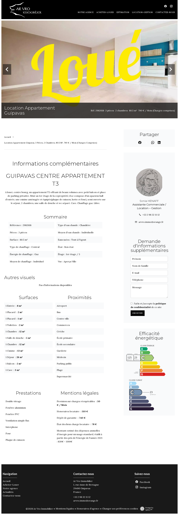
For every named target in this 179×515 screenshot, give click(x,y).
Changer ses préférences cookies (120, 508)
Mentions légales (65, 508)
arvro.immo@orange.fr (151, 222)
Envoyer (138, 313)
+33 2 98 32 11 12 (151, 214)
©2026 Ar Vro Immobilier (39, 508)
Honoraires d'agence (88, 508)
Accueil (7, 137)
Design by (149, 509)
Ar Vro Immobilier (83, 481)
